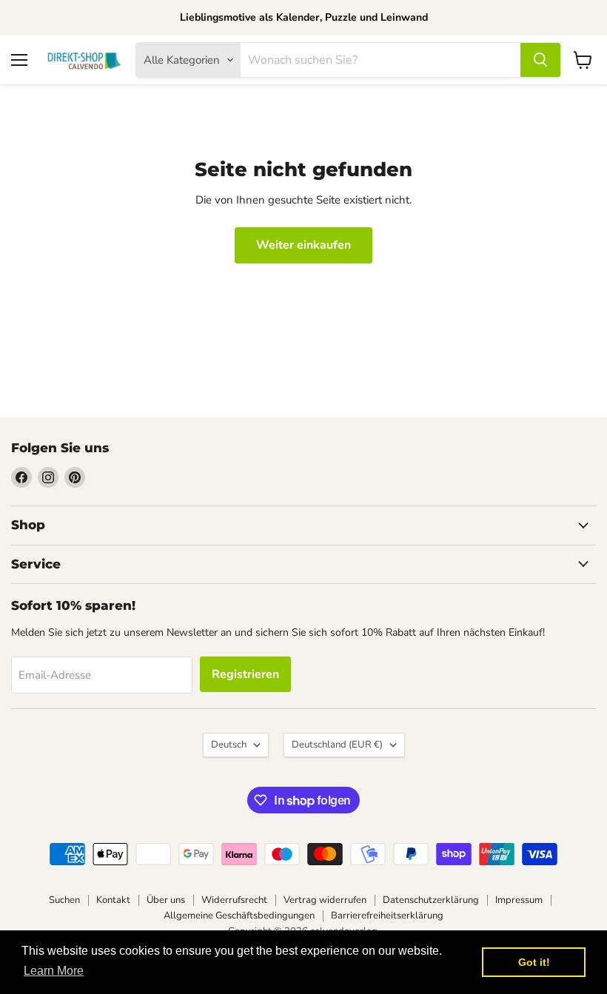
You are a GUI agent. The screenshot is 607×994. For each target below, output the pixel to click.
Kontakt (113, 900)
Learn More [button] (54, 970)
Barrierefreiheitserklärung (387, 915)
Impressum (519, 900)
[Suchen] (540, 60)
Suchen (64, 900)
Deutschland (337, 744)
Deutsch (229, 744)
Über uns (166, 900)
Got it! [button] (534, 962)
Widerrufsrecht (234, 900)
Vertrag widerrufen (325, 900)
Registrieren (245, 674)
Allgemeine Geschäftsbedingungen (239, 915)
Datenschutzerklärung (431, 900)
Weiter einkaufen (303, 245)
